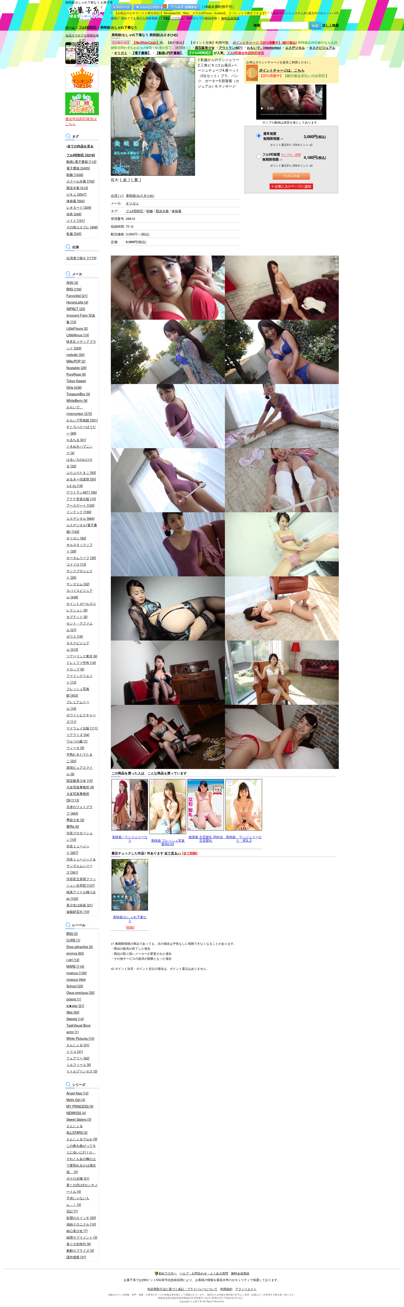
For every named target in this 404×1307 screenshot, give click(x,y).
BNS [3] (72, 933)
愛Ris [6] (72, 826)
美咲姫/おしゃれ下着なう (130, 919)
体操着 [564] (75, 200)
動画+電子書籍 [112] (81, 161)
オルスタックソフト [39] (79, 547)
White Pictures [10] (80, 1038)
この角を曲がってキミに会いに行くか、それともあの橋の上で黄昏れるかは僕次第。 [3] (81, 1158)
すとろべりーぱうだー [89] (81, 430)
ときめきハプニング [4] (79, 449)
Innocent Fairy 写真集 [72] (80, 318)
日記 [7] (72, 1211)
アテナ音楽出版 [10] (81, 498)
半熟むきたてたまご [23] (79, 757)
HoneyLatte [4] (77, 302)
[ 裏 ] (136, 179)
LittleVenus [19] (77, 335)
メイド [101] (75, 220)
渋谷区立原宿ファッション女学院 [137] (81, 882)
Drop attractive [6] (79, 946)
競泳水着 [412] (77, 187)
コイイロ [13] (76, 564)
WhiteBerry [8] (76, 400)
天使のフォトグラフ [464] (79, 810)
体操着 (176, 211)
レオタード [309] (78, 207)
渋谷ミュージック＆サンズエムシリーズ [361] (81, 866)
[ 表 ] (125, 179)
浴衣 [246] (73, 214)
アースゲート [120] (80, 505)
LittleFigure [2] (77, 328)
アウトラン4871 (231, 47)
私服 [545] (73, 233)
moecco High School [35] (76, 982)
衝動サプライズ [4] (80, 1250)
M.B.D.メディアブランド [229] (81, 344)
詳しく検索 (330, 25)
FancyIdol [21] (76, 295)
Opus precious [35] (80, 992)
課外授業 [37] (76, 1257)
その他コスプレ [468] (82, 227)
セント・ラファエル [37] (79, 626)
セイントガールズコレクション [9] (81, 606)
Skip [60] (72, 1012)
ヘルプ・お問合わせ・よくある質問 (204, 1273)
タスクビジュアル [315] (77, 646)
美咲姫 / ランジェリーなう (130, 839)
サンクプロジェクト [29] (79, 574)
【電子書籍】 (141, 52)
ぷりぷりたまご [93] (81, 472)
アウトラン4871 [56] (81, 492)
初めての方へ (174, 18)
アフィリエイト (245, 1289)
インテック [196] (78, 511)
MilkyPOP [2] (75, 361)
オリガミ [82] (76, 538)
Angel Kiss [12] (77, 1093)
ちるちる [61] (76, 439)
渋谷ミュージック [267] (77, 849)
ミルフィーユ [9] (78, 1064)
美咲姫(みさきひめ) (140, 195)
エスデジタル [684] (80, 518)
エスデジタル (295, 47)
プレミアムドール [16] (77, 705)
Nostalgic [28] (76, 367)
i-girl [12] (72, 959)
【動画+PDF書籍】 (169, 52)
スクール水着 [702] (80, 181)
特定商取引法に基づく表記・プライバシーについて (182, 1289)
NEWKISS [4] (76, 1112)
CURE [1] (73, 940)
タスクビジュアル (322, 47)
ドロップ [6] (75, 669)
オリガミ (120, 52)
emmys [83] (75, 953)
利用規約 (226, 1289)
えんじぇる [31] (77, 1045)
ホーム (70, 27)
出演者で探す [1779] (81, 258)
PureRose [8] (76, 374)
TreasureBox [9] (78, 394)
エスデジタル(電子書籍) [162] (81, 528)
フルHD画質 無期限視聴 (281, 156)
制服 (149, 211)
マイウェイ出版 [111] (82, 728)
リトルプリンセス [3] (81, 1071)
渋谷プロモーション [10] (79, 836)
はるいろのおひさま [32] (79, 462)
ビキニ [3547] (76, 194)
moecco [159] (76, 972)
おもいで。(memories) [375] (79, 410)
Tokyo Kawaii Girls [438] (76, 384)
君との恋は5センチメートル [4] (82, 1188)
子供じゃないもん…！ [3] (77, 1201)
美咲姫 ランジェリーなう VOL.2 (244, 839)
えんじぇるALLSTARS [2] (76, 1129)
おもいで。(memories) (264, 47)
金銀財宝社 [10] (77, 911)
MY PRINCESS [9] (79, 1106)
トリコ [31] (74, 1051)
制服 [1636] (74, 174)
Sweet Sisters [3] (78, 1119)
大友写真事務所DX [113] (77, 796)
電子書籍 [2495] (78, 168)
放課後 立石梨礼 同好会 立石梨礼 (207, 839)
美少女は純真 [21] (79, 905)
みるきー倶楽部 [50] (81, 479)
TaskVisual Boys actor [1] (78, 1028)
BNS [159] (73, 289)
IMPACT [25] (75, 308)
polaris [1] (73, 999)
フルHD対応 (88, 27)
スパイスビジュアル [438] (79, 593)
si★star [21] (75, 1005)
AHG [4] (72, 282)
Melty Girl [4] (75, 1099)
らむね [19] (74, 485)
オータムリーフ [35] (81, 557)
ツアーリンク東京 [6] (81, 656)
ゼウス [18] (74, 636)
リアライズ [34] (77, 734)
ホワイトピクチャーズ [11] (81, 718)
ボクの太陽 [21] (77, 1178)
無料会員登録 (230, 18)
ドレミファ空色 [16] (81, 662)
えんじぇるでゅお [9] (81, 1139)
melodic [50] (75, 354)
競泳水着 (162, 211)
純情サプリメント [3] (81, 1237)
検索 (257, 25)
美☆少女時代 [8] (78, 1243)
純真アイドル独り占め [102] (81, 895)
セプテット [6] (76, 616)
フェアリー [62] (77, 1058)
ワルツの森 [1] (76, 741)
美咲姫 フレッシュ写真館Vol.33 (168, 842)
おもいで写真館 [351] (82, 420)
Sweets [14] (75, 1018)
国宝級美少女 (205, 47)
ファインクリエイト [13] (79, 679)
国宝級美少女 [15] (79, 780)
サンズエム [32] (77, 584)
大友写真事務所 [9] (80, 787)
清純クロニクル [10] (81, 1224)
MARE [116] (75, 966)
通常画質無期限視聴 (273, 136)
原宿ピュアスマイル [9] (79, 770)
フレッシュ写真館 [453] (77, 692)
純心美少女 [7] (76, 1230)
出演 (117, 195)
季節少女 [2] (75, 819)
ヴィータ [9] (75, 747)
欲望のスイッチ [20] (81, 1217)
